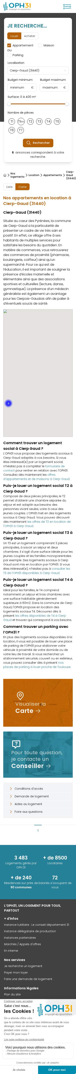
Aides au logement (28, 804)
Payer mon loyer (16, 973)
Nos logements (18, 175)
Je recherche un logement (23, 966)
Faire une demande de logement (28, 979)
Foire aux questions (29, 812)
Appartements (52, 175)
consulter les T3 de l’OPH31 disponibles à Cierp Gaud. (36, 571)
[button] (8, 403)
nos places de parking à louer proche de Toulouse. (37, 665)
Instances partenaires (20, 938)
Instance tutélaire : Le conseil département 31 (36, 925)
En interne (11, 951)
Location (34, 175)
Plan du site (12, 994)
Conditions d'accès (29, 789)
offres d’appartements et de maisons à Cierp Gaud (36, 477)
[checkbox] (21, 45)
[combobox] (38, 70)
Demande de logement (32, 796)
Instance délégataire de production (30, 931)
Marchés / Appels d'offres (22, 944)
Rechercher (41, 143)
